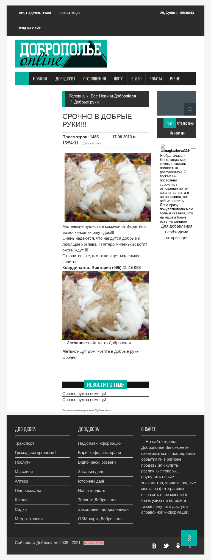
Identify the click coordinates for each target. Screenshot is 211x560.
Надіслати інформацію (99, 443)
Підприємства (28, 490)
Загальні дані (90, 471)
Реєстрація (70, 13)
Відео (136, 78)
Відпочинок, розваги (97, 462)
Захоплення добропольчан (103, 509)
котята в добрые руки (118, 351)
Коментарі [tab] (176, 133)
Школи (21, 499)
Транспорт (24, 443)
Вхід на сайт (30, 28)
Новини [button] (40, 78)
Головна (77, 96)
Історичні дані (91, 481)
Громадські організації (35, 452)
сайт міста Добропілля (109, 342)
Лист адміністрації (35, 13)
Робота (155, 78)
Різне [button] (175, 78)
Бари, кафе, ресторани (99, 452)
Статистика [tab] (183, 123)
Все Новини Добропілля (113, 96)
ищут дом (86, 351)
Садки (21, 509)
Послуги (22, 462)
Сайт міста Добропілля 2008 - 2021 (47, 542)
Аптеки (21, 481)
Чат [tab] (170, 123)
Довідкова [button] (65, 78)
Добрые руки (86, 102)
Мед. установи (29, 518)
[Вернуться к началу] (189, 538)
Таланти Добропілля (97, 499)
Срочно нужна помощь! (84, 393)
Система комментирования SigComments (86, 410)
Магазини (24, 471)
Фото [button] (118, 78)
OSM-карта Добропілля (100, 518)
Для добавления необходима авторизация (176, 232)
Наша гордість (91, 490)
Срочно (69, 357)
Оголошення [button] (94, 78)
